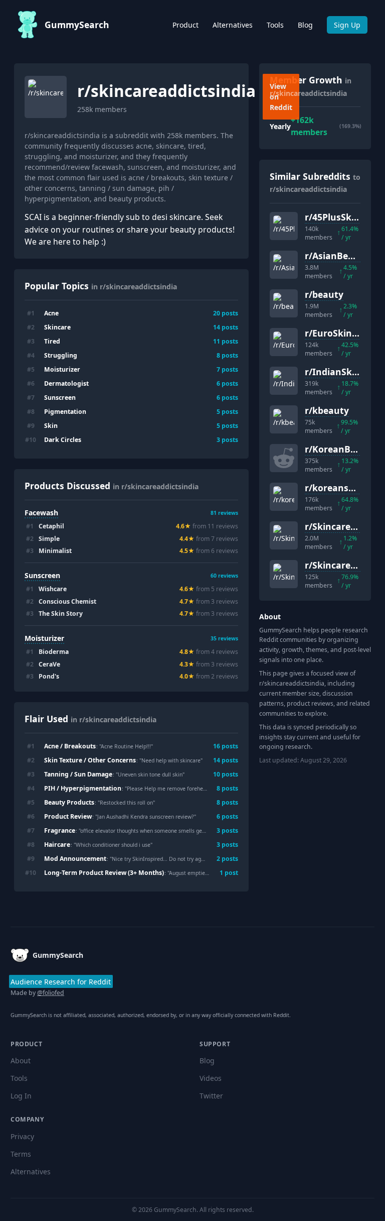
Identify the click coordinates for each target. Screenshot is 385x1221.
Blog (305, 25)
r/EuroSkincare (338, 333)
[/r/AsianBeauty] (284, 265)
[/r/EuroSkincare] (284, 342)
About (21, 1060)
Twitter (211, 1095)
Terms (21, 1154)
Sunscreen (42, 575)
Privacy (22, 1136)
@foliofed (50, 992)
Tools (275, 25)
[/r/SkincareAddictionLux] (284, 574)
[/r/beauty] (284, 303)
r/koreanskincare (343, 488)
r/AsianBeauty (336, 256)
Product (185, 25)
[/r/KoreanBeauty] (284, 458)
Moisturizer (44, 638)
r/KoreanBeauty (340, 449)
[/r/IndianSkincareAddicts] (284, 381)
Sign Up (347, 25)
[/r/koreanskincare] (284, 497)
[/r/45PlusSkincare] (284, 226)
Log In (21, 1095)
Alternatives (233, 25)
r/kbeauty (327, 410)
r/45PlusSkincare (342, 217)
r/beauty (324, 294)
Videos (211, 1078)
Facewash (41, 512)
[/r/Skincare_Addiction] (284, 535)
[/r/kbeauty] (284, 419)
